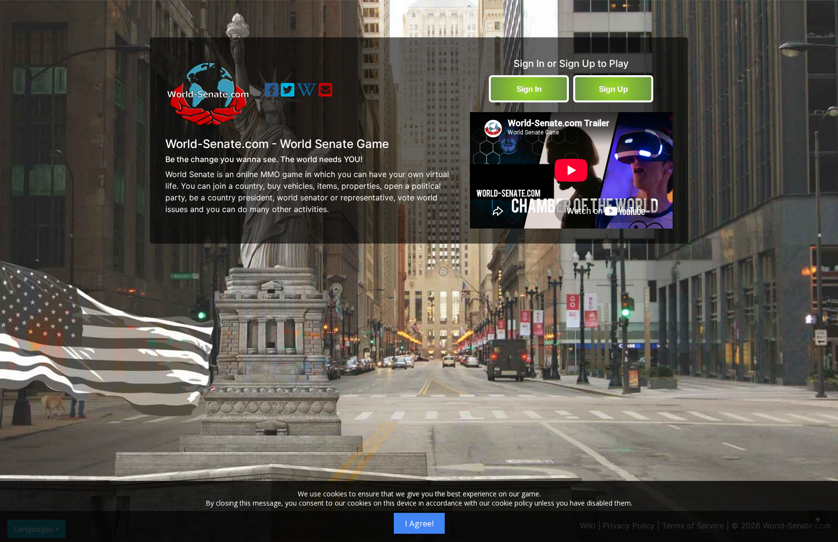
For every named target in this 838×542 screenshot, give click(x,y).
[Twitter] (287, 93)
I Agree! (419, 523)
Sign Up (613, 89)
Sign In (529, 89)
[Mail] (325, 93)
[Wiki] (306, 93)
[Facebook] (271, 93)
